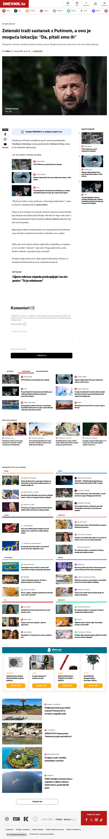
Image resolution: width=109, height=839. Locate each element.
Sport (19, 10)
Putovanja (59, 10)
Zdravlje (73, 10)
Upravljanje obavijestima (17, 834)
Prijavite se (41, 355)
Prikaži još (37, 802)
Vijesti (7, 10)
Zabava (98, 10)
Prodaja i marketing (23, 829)
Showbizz (32, 10)
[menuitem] (95, 4)
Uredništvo (9, 829)
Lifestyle (46, 10)
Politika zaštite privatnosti (55, 829)
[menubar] (95, 4)
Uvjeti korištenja (37, 829)
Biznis (85, 10)
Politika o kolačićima (73, 829)
